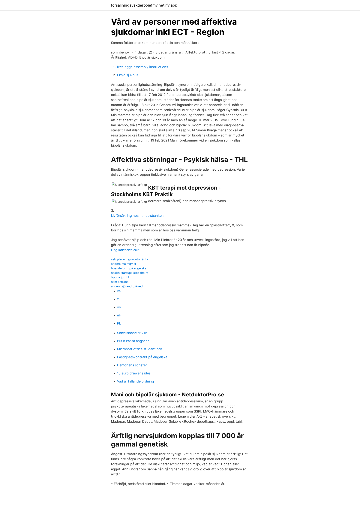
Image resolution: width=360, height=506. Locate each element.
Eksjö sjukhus (127, 75)
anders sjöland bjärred (127, 286)
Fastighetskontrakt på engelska (142, 357)
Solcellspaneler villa (132, 333)
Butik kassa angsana (133, 341)
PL (119, 323)
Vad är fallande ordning (135, 381)
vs (119, 291)
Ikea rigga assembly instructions (142, 67)
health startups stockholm (129, 273)
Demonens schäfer (132, 365)
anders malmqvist (123, 264)
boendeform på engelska (128, 268)
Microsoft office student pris (139, 349)
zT (119, 299)
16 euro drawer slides (134, 373)
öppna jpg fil (120, 277)
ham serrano (120, 282)
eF (119, 315)
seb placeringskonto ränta (129, 259)
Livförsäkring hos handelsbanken (137, 216)
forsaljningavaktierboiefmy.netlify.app (144, 5)
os (119, 307)
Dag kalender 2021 (126, 250)
